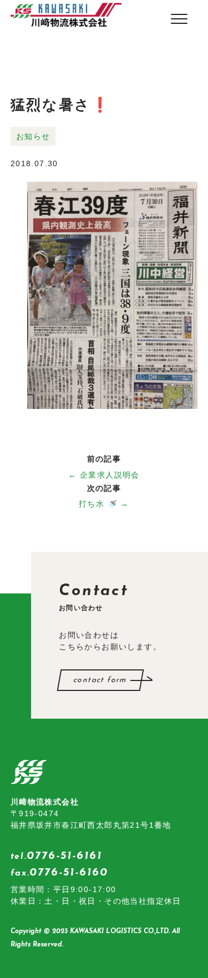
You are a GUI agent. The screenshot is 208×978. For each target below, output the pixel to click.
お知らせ (33, 136)
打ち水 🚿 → (104, 503)
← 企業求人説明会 (104, 474)
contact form (100, 680)
